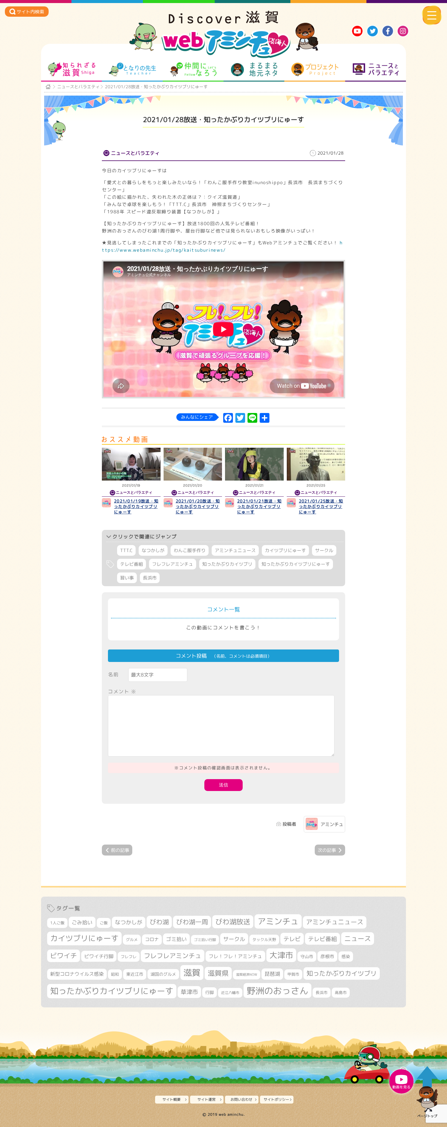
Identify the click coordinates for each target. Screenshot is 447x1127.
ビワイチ (63, 955)
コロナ (152, 939)
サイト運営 (206, 1099)
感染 (345, 956)
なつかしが (153, 550)
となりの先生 (132, 69)
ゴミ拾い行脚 (205, 939)
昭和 (115, 974)
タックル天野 (264, 939)
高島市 (341, 992)
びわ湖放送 (232, 921)
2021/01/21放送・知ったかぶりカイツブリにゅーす (259, 506)
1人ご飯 (57, 923)
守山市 (306, 956)
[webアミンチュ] (223, 21)
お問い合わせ (241, 1099)
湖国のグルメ (163, 974)
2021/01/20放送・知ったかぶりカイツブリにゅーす (198, 506)
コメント (122, 691)
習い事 (127, 578)
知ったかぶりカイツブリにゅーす (296, 564)
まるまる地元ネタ (254, 69)
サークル (324, 550)
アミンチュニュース (235, 550)
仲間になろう (193, 69)
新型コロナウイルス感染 (77, 974)
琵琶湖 (272, 973)
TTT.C (126, 550)
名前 (113, 674)
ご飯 (104, 923)
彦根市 (327, 956)
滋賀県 (218, 973)
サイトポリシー (276, 1099)
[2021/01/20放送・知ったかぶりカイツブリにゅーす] (193, 464)
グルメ (132, 939)
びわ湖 (159, 921)
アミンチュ (332, 824)
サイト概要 (171, 1099)
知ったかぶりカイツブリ (227, 564)
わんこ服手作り (190, 550)
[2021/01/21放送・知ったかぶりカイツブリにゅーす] (254, 464)
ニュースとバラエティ (375, 69)
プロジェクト (314, 69)
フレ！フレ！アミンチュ (235, 956)
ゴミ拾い (176, 939)
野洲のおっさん (277, 990)
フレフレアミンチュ (172, 564)
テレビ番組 (131, 564)
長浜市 (150, 578)
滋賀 (191, 972)
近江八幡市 (230, 992)
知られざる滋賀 (71, 69)
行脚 (209, 992)
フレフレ (129, 956)
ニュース (357, 938)
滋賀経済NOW (246, 974)
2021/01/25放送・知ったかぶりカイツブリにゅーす (321, 506)
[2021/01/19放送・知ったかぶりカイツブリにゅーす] (131, 464)
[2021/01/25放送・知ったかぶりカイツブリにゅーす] (316, 464)
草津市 (189, 992)
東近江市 (134, 974)
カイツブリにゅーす (285, 550)
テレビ (292, 939)
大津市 (281, 955)
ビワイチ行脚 (98, 956)
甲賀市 (293, 974)
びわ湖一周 (192, 921)
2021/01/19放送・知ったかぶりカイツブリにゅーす (136, 506)
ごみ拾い (82, 922)
